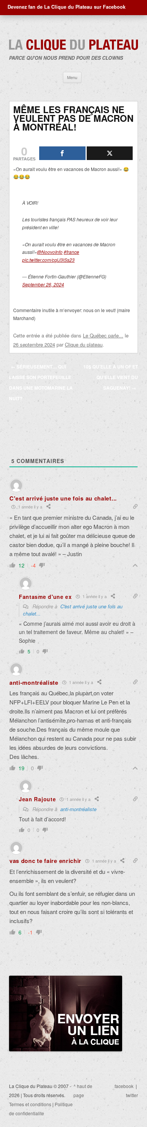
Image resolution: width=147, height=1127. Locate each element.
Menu (72, 77)
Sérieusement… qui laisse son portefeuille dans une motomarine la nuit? (41, 382)
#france (71, 252)
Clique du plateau (84, 344)
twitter (132, 1095)
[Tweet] (110, 153)
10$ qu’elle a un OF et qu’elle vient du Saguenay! (110, 377)
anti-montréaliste (78, 809)
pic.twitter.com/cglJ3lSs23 (48, 259)
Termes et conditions (30, 1104)
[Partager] (62, 153)
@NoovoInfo (50, 252)
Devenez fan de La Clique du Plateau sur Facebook (67, 6)
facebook (124, 1086)
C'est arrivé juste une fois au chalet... (72, 610)
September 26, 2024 (43, 284)
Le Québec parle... (103, 335)
